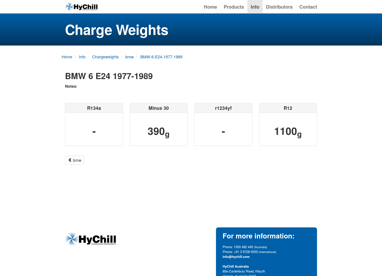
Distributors (279, 6)
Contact (308, 6)
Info (255, 6)
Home (210, 6)
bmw (76, 160)
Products (234, 6)
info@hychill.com (236, 256)
